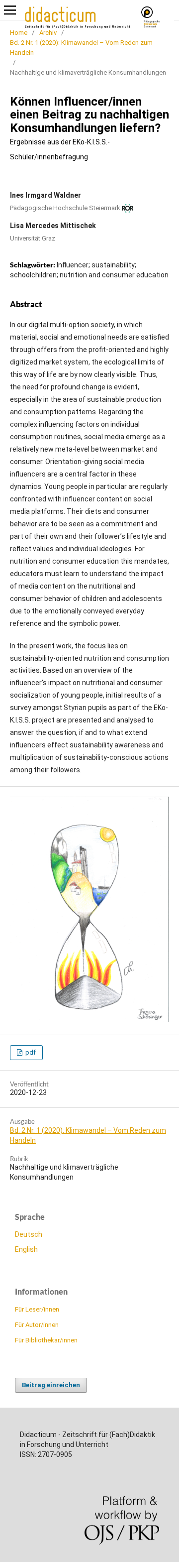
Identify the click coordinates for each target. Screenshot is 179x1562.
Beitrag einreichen (51, 1385)
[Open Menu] (10, 10)
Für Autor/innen (37, 1324)
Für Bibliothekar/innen (46, 1340)
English (26, 1249)
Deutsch (28, 1234)
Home (18, 32)
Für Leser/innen (37, 1309)
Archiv (48, 32)
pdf (30, 1052)
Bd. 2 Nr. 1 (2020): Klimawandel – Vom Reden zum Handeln (81, 47)
